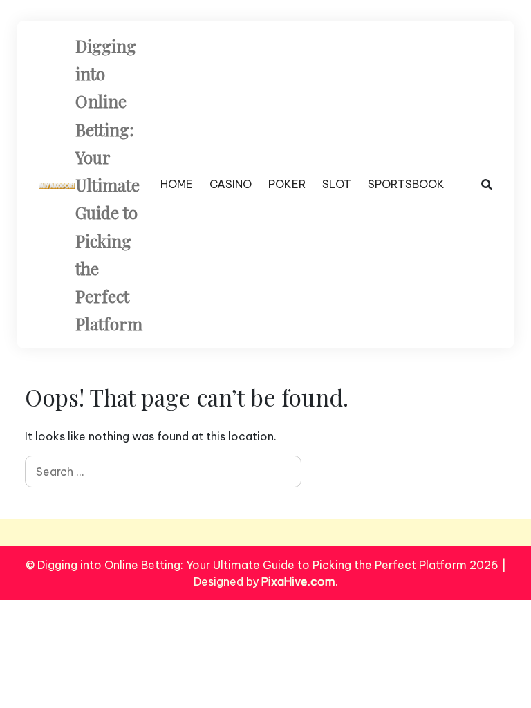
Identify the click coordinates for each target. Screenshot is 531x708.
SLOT (336, 184)
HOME (176, 184)
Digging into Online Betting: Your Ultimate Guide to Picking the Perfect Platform (108, 185)
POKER (287, 184)
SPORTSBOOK (406, 184)
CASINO (230, 184)
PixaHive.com (298, 581)
